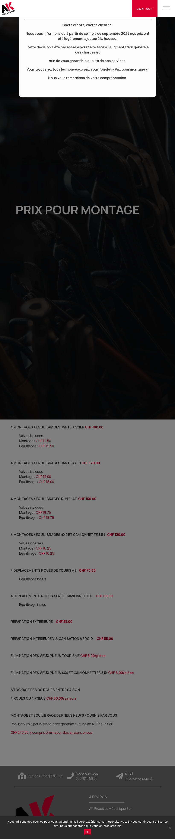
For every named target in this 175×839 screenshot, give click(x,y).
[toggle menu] (166, 8)
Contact (144, 9)
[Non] (170, 828)
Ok (87, 832)
